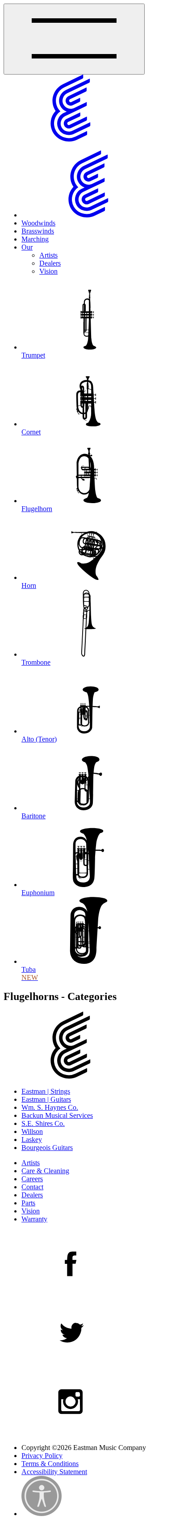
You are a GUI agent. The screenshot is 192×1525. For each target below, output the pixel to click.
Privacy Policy (42, 1455)
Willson (32, 1131)
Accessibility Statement (54, 1471)
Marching (35, 239)
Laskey (31, 1139)
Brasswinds (37, 231)
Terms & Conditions (50, 1463)
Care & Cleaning (45, 1171)
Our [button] (27, 247)
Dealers (50, 263)
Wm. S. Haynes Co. (49, 1107)
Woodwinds (38, 223)
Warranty (34, 1219)
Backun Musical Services (57, 1115)
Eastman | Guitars (46, 1099)
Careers (32, 1179)
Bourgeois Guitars (47, 1147)
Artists (48, 255)
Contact (32, 1187)
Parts (28, 1203)
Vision (48, 271)
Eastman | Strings (45, 1091)
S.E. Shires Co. (43, 1123)
